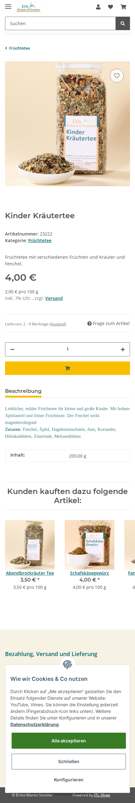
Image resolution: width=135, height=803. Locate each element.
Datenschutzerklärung (34, 724)
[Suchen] (123, 23)
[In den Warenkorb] (67, 368)
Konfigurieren (69, 779)
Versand (54, 298)
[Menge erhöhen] (123, 349)
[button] (98, 7)
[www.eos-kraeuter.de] (28, 7)
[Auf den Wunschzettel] (117, 76)
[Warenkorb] (123, 7)
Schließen (68, 761)
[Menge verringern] (12, 349)
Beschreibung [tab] (23, 391)
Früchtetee (39, 240)
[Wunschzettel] (110, 7)
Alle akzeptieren (68, 740)
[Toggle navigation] (8, 4)
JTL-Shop (102, 795)
